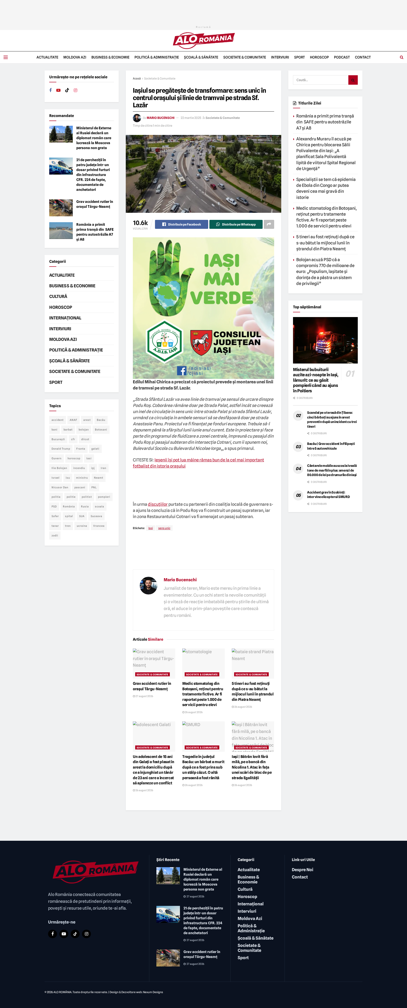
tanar (55, 525)
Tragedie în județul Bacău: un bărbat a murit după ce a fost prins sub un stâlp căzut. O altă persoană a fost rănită (203, 767)
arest (87, 420)
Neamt (98, 477)
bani (54, 429)
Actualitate (47, 57)
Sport (299, 57)
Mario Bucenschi (161, 118)
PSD (54, 506)
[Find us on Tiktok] (67, 90)
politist (87, 496)
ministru (82, 477)
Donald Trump (61, 448)
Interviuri (280, 57)
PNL (94, 487)
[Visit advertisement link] (203, 308)
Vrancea (99, 525)
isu (68, 477)
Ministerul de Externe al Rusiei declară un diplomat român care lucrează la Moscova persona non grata (93, 138)
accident (58, 420)
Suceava (96, 516)
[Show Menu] (6, 57)
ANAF (73, 420)
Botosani (101, 429)
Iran (103, 468)
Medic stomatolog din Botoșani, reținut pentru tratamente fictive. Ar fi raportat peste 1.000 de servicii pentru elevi (202, 694)
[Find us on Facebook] (50, 90)
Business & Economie (110, 57)
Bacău (101, 420)
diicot (85, 439)
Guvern (56, 458)
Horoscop (319, 57)
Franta (80, 448)
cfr (73, 439)
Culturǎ (58, 296)
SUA (82, 516)
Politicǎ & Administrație (156, 57)
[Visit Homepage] (204, 40)
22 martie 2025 (191, 118)
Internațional (65, 317)
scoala (99, 506)
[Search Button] (401, 57)
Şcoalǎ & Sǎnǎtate (201, 57)
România (69, 506)
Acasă (137, 78)
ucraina (82, 525)
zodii (55, 535)
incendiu (79, 468)
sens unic (164, 528)
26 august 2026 (193, 712)
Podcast (342, 57)
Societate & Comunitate (244, 57)
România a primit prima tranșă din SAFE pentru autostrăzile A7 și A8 (325, 121)
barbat (68, 429)
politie (71, 496)
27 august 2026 (144, 696)
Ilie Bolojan (59, 468)
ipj (93, 468)
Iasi (150, 528)
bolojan (84, 429)
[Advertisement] (203, 10)
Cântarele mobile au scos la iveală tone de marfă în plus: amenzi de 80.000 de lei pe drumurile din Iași (332, 470)
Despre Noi (302, 869)
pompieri (104, 496)
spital (69, 516)
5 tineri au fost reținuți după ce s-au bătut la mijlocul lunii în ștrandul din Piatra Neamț (325, 242)
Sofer (55, 516)
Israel (56, 477)
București (58, 439)
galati (95, 448)
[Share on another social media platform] (269, 224)
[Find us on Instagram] (75, 90)
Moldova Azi (74, 57)
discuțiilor (158, 504)
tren (68, 525)
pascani (79, 487)
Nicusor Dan (60, 487)
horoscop (74, 458)
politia (56, 496)
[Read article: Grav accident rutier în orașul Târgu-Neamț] (154, 663)
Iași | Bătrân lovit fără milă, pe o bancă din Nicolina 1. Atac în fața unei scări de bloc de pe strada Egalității (252, 767)
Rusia (85, 506)
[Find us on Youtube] (58, 90)
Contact (363, 57)
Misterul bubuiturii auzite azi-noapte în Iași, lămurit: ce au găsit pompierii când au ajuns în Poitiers (315, 380)
